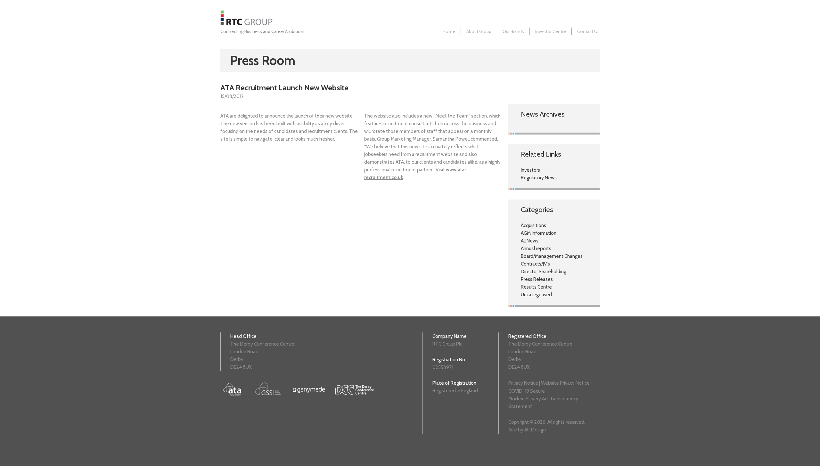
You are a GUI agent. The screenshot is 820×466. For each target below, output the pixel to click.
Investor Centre (550, 31)
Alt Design (535, 430)
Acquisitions (533, 225)
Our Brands (513, 31)
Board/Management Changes (552, 256)
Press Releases (537, 279)
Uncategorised (536, 295)
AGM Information (538, 233)
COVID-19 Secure (526, 391)
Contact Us (588, 31)
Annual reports (536, 248)
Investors (530, 170)
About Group (478, 31)
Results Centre (536, 287)
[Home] (248, 24)
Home (449, 31)
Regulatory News (539, 178)
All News (529, 241)
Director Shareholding (543, 271)
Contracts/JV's (535, 264)
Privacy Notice (523, 383)
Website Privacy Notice (565, 383)
